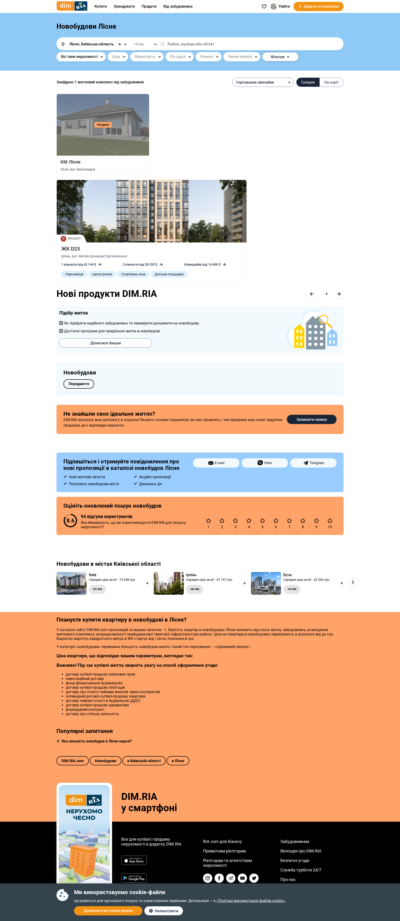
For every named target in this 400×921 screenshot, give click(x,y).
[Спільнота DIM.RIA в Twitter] (254, 878)
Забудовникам (294, 841)
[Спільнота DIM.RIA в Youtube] (242, 878)
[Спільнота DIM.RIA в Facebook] (219, 878)
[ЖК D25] (152, 211)
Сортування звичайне (255, 82)
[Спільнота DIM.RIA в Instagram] (207, 878)
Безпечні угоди (294, 860)
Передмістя (79, 384)
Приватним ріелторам (224, 851)
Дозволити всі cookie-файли (108, 910)
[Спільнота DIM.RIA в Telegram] (230, 878)
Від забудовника (178, 6)
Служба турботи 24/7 (300, 870)
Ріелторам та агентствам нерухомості (227, 863)
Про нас (288, 879)
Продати (149, 6)
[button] (58, 741)
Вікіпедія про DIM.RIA (301, 851)
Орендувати (124, 6)
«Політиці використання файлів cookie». (251, 901)
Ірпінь (65, 256)
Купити (100, 6)
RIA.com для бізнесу (222, 841)
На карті (331, 82)
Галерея (308, 82)
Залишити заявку (312, 419)
